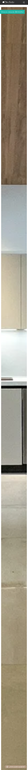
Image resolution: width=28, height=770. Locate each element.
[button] (25, 8)
